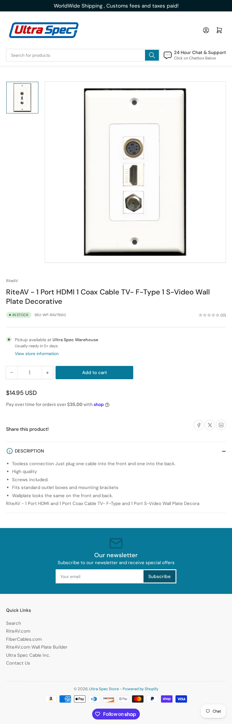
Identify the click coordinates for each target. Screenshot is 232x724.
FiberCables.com (24, 639)
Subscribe (159, 576)
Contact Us (18, 663)
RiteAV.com (18, 631)
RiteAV (12, 280)
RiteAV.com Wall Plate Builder (37, 647)
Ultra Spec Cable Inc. (28, 655)
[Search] (152, 55)
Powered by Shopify (140, 688)
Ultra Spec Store (104, 688)
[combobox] (83, 55)
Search (13, 623)
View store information (37, 353)
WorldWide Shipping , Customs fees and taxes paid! (116, 5)
